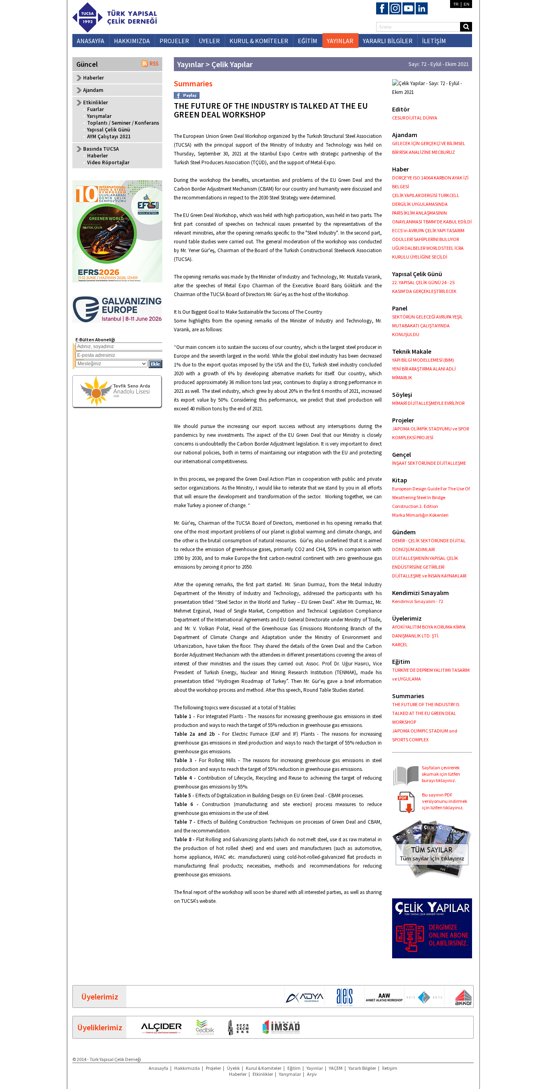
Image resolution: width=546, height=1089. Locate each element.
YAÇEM (336, 1068)
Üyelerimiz (99, 996)
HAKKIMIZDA (132, 41)
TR (455, 4)
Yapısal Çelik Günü (108, 129)
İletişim (389, 1068)
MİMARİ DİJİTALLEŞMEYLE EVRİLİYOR (428, 403)
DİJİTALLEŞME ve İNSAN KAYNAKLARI (429, 576)
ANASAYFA (90, 41)
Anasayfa (158, 1068)
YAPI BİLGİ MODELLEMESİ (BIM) (423, 360)
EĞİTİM (307, 41)
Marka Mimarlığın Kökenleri (420, 515)
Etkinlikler (263, 1074)
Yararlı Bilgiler (362, 1068)
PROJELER (174, 41)
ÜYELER (209, 41)
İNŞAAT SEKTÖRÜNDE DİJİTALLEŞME (429, 463)
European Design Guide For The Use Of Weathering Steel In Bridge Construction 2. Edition (431, 497)
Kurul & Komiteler (263, 1068)
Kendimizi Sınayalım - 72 (417, 601)
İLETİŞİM (434, 41)
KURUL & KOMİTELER (258, 41)
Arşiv (312, 1074)
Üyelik (233, 1068)
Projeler (213, 1068)
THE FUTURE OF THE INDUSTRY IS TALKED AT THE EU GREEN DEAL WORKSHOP (425, 713)
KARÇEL (400, 644)
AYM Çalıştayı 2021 (109, 136)
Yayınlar (315, 1068)
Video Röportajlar (108, 162)
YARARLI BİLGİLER (387, 41)
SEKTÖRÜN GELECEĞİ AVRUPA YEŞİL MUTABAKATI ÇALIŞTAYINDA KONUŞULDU (427, 325)
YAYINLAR (340, 41)
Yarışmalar (99, 116)
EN (466, 4)
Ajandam (93, 90)
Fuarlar (95, 109)
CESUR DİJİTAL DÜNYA (414, 118)
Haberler (93, 77)
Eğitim (294, 1068)
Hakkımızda (187, 1068)
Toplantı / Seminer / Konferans (123, 122)
